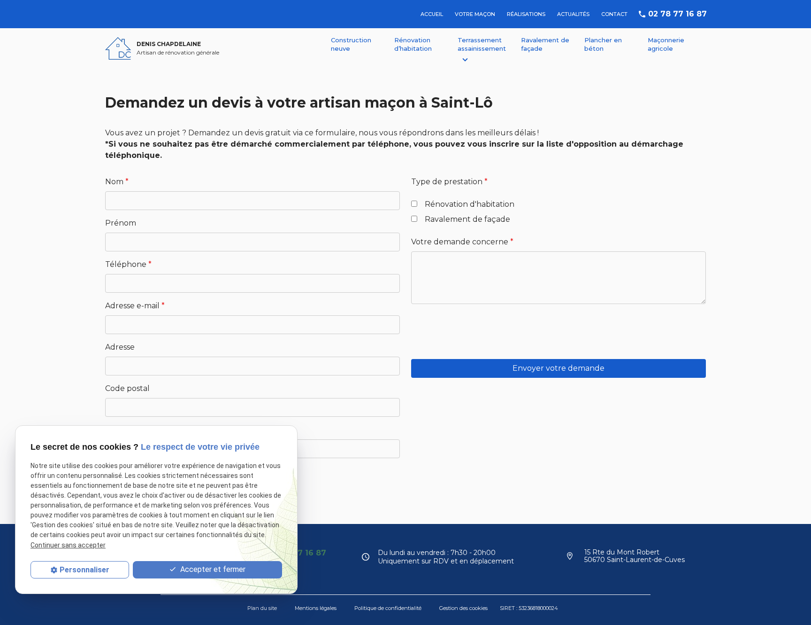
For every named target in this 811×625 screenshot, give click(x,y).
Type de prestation (449, 181)
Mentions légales (316, 608)
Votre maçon (475, 14)
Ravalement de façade (545, 44)
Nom (117, 181)
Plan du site (262, 608)
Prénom (120, 223)
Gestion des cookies (463, 608)
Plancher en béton (603, 44)
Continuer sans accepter (68, 544)
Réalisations (526, 14)
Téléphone (128, 264)
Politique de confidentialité (387, 608)
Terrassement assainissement (482, 44)
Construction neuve (351, 44)
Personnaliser (84, 569)
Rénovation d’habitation (413, 44)
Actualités (573, 14)
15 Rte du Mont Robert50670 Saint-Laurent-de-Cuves (634, 556)
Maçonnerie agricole (666, 44)
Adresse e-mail (135, 305)
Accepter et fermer (211, 569)
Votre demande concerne (462, 241)
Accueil (432, 14)
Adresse (120, 347)
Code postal (127, 388)
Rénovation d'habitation (469, 204)
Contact (614, 14)
